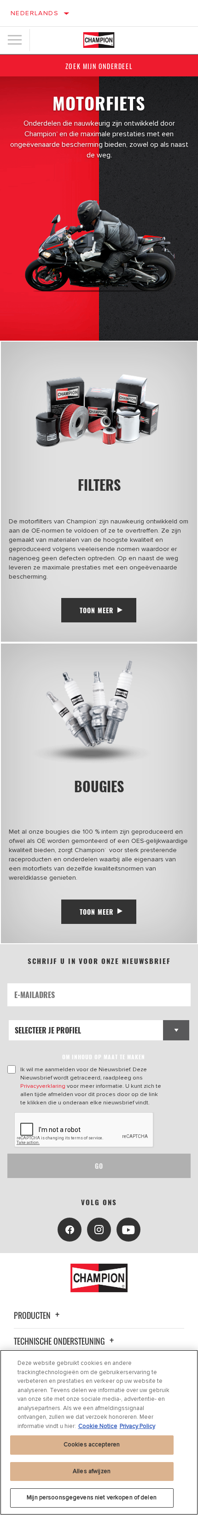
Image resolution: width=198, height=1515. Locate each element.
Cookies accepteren (92, 1444)
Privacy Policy (137, 1426)
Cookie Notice (97, 1426)
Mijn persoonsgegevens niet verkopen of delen (92, 1497)
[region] (99, 1432)
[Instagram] (99, 1230)
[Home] (99, 40)
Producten (33, 1315)
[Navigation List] (15, 40)
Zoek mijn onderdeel (99, 66)
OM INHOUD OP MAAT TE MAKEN (103, 1057)
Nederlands (34, 13)
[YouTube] (128, 1230)
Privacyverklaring (42, 1086)
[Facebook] (70, 1230)
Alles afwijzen (92, 1471)
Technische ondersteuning (60, 1341)
